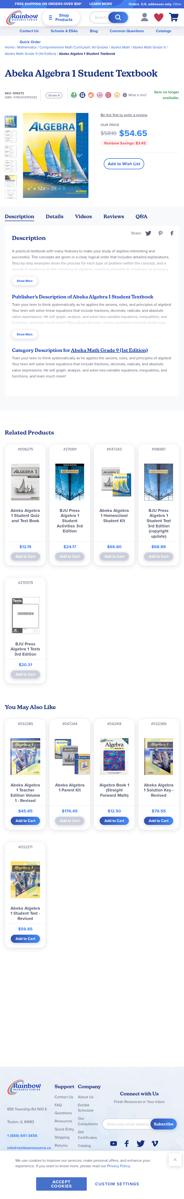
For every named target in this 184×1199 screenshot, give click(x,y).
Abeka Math (120, 47)
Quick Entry (64, 1129)
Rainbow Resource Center (24, 1088)
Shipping (62, 1137)
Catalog (84, 1145)
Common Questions (127, 31)
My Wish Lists (158, 17)
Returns (61, 1145)
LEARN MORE (100, 3)
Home (9, 47)
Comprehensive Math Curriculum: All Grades (74, 47)
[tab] (19, 217)
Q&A (142, 216)
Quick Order (30, 42)
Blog (94, 31)
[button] (144, 17)
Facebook (172, 233)
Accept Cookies (61, 1184)
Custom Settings (117, 1184)
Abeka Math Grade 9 (149, 47)
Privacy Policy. (119, 1166)
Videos (83, 216)
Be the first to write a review (124, 115)
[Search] (118, 17)
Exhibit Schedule (86, 1107)
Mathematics (27, 47)
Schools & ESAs (64, 31)
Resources (63, 1121)
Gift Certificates (87, 1134)
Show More (25, 281)
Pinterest (160, 233)
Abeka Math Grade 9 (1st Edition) (30, 53)
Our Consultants (88, 1121)
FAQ (58, 1105)
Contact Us (29, 31)
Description (19, 216)
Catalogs (163, 31)
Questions (63, 1113)
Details (54, 216)
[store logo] (22, 17)
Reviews (114, 216)
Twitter (148, 233)
